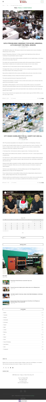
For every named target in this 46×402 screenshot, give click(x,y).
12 (17, 225)
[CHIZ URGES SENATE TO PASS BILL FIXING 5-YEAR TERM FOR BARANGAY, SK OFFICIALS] (6, 296)
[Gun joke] (23, 260)
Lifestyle (23, 329)
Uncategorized (23, 349)
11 (11, 225)
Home (3, 5)
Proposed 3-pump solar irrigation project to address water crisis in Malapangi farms (25, 287)
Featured (23, 324)
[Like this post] (37, 98)
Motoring (23, 332)
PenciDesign (32, 395)
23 (40, 227)
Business (23, 312)
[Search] (42, 2)
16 (40, 225)
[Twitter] (25, 391)
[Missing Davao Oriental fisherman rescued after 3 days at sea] (6, 282)
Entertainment (23, 319)
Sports (23, 346)
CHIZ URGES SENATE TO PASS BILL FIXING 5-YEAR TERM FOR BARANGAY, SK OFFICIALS (26, 294)
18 (11, 227)
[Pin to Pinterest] (41, 98)
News (23, 334)
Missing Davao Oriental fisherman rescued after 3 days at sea (21, 280)
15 (34, 225)
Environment (23, 322)
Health (23, 327)
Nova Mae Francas (25, 46)
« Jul (22, 232)
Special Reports (23, 344)
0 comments (14, 98)
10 (5, 225)
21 (28, 227)
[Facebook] (21, 391)
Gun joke (5, 275)
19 (17, 227)
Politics (23, 339)
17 (5, 227)
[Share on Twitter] (40, 98)
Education (23, 317)
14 (28, 225)
